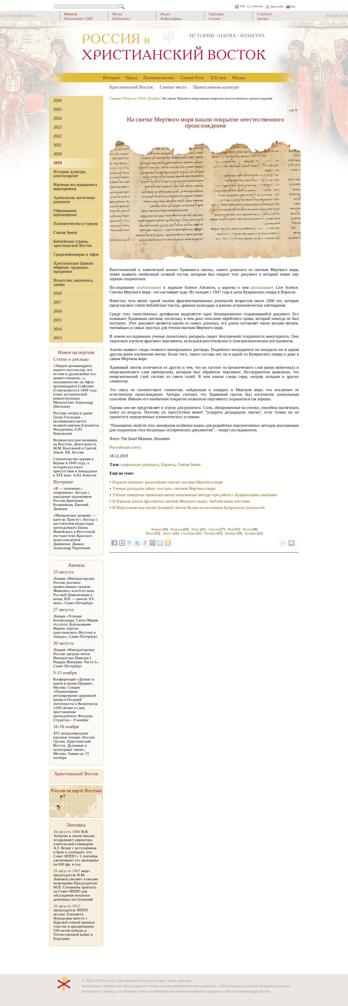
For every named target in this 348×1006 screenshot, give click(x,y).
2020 (57, 154)
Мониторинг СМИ (78, 18)
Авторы (263, 18)
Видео (165, 13)
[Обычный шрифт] (289, 110)
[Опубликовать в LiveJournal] (130, 543)
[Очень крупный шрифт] (296, 110)
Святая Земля (65, 232)
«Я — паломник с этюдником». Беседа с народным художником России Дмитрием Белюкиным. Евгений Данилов (72, 498)
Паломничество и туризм (75, 223)
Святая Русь (192, 77)
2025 (57, 109)
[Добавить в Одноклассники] (168, 543)
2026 (57, 100)
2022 (57, 136)
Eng (293, 7)
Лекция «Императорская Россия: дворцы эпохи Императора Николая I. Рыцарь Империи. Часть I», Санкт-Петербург (76, 658)
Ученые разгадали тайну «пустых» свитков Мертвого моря (163, 488)
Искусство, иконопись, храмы (73, 282)
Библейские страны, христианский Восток (72, 243)
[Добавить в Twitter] (137, 543)
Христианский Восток (131, 87)
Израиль (168, 464)
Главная (115, 98)
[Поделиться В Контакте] (122, 543)
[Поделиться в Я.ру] (145, 543)
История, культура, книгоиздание (69, 173)
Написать (258, 6)
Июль (150, 533)
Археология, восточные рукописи (74, 199)
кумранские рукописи (140, 464)
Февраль (176, 529)
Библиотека (121, 18)
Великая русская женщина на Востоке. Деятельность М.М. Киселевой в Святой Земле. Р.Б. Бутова (75, 446)
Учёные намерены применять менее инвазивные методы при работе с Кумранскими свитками (194, 495)
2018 (57, 293)
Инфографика (171, 18)
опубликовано (149, 287)
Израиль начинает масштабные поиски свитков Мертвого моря (167, 482)
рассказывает (262, 287)
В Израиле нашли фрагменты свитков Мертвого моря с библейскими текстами (181, 501)
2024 (57, 118)
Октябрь (210, 533)
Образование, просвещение (65, 212)
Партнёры (216, 13)
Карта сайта (277, 7)
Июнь (247, 529)
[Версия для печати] (291, 543)
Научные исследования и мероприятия (75, 186)
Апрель (213, 529)
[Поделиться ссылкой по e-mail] (283, 543)
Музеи (117, 13)
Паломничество (158, 77)
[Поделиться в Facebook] (114, 543)
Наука (131, 77)
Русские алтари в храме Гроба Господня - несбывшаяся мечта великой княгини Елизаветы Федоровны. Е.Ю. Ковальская (76, 423)
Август (167, 533)
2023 (57, 127)
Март (195, 529)
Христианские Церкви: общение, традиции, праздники (73, 267)
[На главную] (174, 47)
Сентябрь (188, 533)
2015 (57, 320)
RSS (242, 6)
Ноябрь (230, 533)
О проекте (264, 13)
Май (230, 529)
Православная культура (216, 87)
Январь (156, 529)
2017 (57, 302)
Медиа (238, 77)
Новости (129, 98)
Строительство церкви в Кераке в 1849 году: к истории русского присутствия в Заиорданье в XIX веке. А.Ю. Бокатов (75, 467)
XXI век (218, 77)
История (111, 77)
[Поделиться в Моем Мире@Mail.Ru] (153, 543)
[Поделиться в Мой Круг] (160, 543)
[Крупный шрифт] (292, 110)
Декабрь (154, 98)
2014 (57, 329)
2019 (57, 163)
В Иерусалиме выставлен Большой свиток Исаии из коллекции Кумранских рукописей (188, 507)
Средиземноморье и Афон (76, 254)
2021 (57, 145)
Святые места (173, 87)
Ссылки (214, 18)
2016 (57, 311)
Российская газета (125, 447)
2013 (57, 338)
